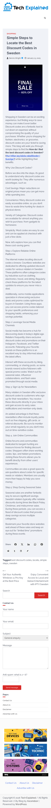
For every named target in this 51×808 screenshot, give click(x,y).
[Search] (45, 18)
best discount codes (21, 560)
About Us (6, 705)
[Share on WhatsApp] (35, 544)
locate (36, 560)
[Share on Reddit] (8, 550)
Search (6, 590)
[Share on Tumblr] (14, 550)
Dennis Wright (15, 58)
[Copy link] (27, 550)
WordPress (21, 804)
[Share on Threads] (21, 550)
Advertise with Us (10, 714)
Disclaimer (7, 709)
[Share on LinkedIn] (28, 544)
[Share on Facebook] (15, 544)
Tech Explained (28, 798)
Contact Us (7, 700)
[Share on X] (22, 544)
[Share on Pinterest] (41, 544)
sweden (13, 563)
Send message (12, 688)
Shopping (11, 34)
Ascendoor (32, 801)
